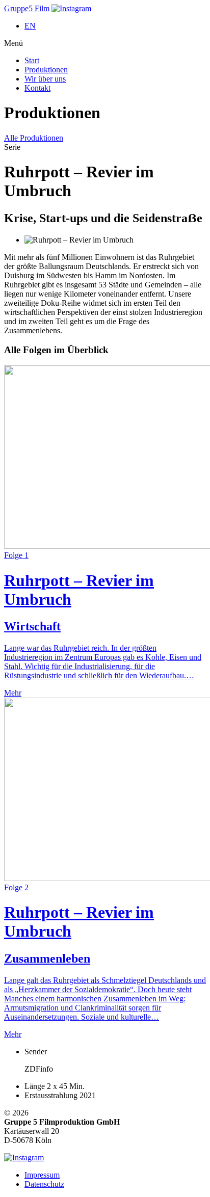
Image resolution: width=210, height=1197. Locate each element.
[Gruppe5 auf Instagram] (71, 8)
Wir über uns (45, 78)
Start (31, 60)
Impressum (42, 1175)
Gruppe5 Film (26, 8)
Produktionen (46, 69)
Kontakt (37, 88)
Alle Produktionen (33, 138)
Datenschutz (44, 1184)
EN (30, 25)
